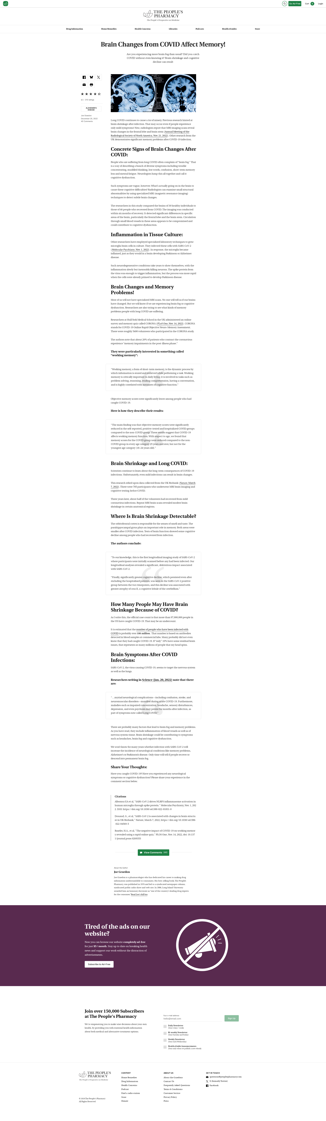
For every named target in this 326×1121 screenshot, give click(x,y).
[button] (91, 85)
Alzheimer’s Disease (91, 109)
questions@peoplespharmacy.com (226, 1077)
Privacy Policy (170, 1097)
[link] (84, 77)
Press (166, 1101)
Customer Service (172, 1093)
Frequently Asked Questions (177, 1085)
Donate (124, 1101)
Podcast (125, 1089)
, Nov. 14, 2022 (170, 324)
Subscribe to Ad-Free (99, 964)
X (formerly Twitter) (219, 1081)
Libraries (173, 29)
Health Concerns (143, 29)
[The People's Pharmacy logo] (163, 14)
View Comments (155, 852)
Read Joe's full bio (139, 895)
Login (320, 3)
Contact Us (169, 1081)
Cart (309, 3)
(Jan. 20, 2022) (157, 680)
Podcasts (200, 29)
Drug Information (74, 29)
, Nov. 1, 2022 (130, 250)
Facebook (214, 1086)
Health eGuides (229, 29)
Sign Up (231, 1018)
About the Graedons (173, 1078)
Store (257, 29)
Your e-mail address (171, 1015)
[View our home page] (5, 4)
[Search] (284, 3)
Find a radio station (130, 1093)
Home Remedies (109, 29)
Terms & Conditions (173, 1089)
